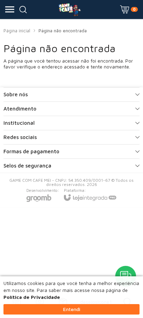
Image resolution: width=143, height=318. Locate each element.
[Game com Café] (69, 9)
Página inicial (16, 30)
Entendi (71, 309)
